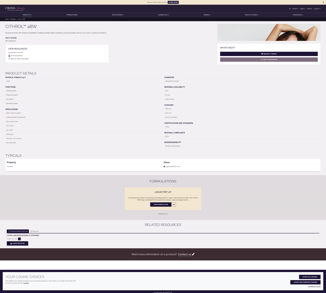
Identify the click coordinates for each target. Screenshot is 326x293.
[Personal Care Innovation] (15, 8)
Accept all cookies (310, 277)
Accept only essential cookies (305, 282)
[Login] (174, 204)
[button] (27, 15)
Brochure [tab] (35, 231)
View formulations (16, 55)
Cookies (26, 283)
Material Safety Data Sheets (19, 59)
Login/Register (18, 243)
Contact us (184, 254)
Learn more (173, 2)
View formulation (161, 204)
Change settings (314, 286)
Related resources (16, 52)
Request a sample (270, 54)
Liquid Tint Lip (163, 192)
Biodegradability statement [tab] (19, 231)
